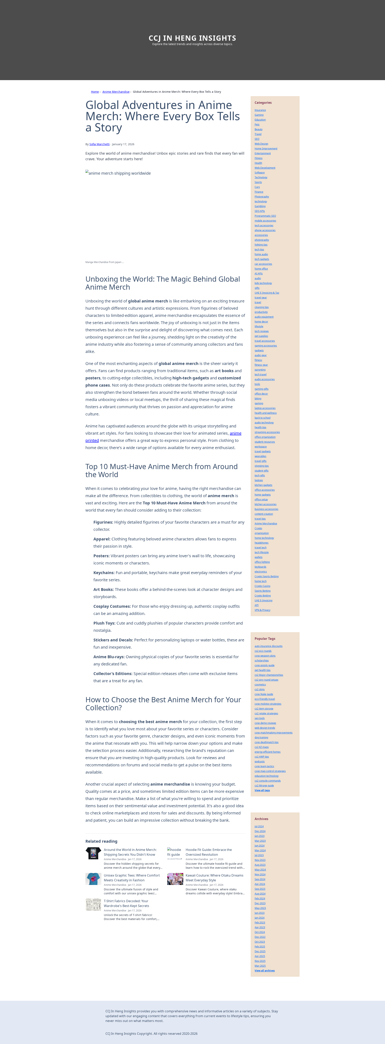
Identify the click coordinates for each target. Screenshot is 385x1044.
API (256, 605)
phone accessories (265, 230)
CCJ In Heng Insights (192, 38)
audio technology (264, 422)
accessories (261, 235)
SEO (257, 139)
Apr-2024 (260, 884)
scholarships (262, 660)
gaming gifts (261, 389)
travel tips (260, 518)
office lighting (262, 562)
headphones (261, 542)
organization (262, 533)
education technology (267, 776)
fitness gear (261, 365)
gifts (257, 288)
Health (258, 163)
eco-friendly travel (265, 699)
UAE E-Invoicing (263, 600)
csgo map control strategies (270, 771)
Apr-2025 (260, 956)
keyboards (260, 566)
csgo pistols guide (265, 665)
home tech (260, 581)
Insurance (260, 110)
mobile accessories (265, 220)
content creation (264, 514)
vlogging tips (262, 466)
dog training (261, 737)
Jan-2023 (259, 836)
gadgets (259, 350)
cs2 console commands (268, 780)
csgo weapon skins (265, 655)
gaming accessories (266, 345)
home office (261, 268)
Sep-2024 (260, 879)
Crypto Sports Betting (267, 576)
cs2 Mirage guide (264, 785)
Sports (258, 182)
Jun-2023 (259, 913)
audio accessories (265, 379)
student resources (265, 441)
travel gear (261, 297)
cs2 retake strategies (266, 713)
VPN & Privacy (262, 610)
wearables (260, 456)
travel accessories (265, 341)
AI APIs (259, 273)
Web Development (265, 167)
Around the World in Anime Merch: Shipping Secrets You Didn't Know (130, 852)
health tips (260, 427)
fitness (258, 360)
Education (260, 119)
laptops (259, 480)
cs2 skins (260, 689)
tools (257, 384)
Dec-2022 (260, 937)
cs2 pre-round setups (266, 679)
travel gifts (260, 461)
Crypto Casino (262, 586)
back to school (263, 417)
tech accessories (264, 225)
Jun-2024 (259, 845)
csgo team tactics (264, 766)
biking (258, 398)
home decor (261, 321)
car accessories (263, 264)
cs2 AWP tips (262, 756)
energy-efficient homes (268, 752)
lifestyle (259, 326)
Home (95, 92)
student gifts (261, 470)
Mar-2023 (260, 840)
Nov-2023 (260, 860)
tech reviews (262, 331)
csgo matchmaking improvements (274, 732)
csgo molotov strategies (268, 703)
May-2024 (260, 869)
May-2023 (260, 908)
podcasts (260, 761)
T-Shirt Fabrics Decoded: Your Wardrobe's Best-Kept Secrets (126, 903)
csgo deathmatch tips (267, 742)
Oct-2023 (260, 941)
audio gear (261, 355)
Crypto (258, 528)
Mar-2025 (260, 965)
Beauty (258, 129)
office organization (265, 437)
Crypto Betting (263, 595)
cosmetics (260, 684)
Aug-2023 (260, 865)
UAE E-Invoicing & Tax (267, 292)
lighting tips (261, 244)
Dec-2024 (260, 831)
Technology (261, 177)
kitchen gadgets (263, 485)
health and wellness (266, 413)
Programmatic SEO (265, 216)
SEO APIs (260, 211)
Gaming (259, 115)
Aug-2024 (260, 893)
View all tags (262, 790)
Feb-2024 (260, 898)
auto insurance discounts (269, 646)
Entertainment (263, 153)
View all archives (265, 970)
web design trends (265, 728)
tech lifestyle (262, 552)
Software (260, 172)
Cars (257, 187)
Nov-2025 (260, 961)
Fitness (258, 158)
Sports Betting (263, 591)
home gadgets (263, 494)
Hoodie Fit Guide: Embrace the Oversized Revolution (209, 852)
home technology (264, 538)
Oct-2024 (260, 932)
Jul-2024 (259, 826)
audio (258, 278)
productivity (261, 312)
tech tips (259, 249)
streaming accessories (267, 432)
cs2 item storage (264, 708)
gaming (259, 403)
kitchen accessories (266, 504)
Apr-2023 (260, 927)
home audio (261, 254)
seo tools (260, 718)
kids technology (263, 283)
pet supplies (261, 336)
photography (262, 240)
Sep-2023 (260, 889)
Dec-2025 (260, 951)
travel (258, 302)
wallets (258, 557)
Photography (262, 196)
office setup (261, 499)
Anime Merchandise (116, 92)
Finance (259, 191)
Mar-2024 (260, 850)
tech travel (260, 374)
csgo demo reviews (265, 723)
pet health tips (263, 670)
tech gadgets (262, 259)
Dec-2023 (260, 903)
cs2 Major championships (269, 675)
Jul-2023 (259, 855)
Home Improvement (266, 148)
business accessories (266, 509)
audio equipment (264, 316)
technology (261, 201)
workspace (261, 446)
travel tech (260, 547)
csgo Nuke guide (264, 694)
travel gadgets (263, 451)
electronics (261, 571)
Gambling (260, 206)
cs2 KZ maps (262, 747)
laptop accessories (265, 408)
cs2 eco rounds (263, 651)
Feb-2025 (260, 946)
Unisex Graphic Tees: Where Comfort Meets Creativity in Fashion (132, 877)
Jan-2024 (259, 917)
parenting (260, 369)
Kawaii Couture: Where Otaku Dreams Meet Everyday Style (214, 877)
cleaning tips (262, 307)
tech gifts (260, 475)
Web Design (261, 143)
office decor (261, 393)
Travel (258, 134)
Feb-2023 (260, 922)
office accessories (265, 490)
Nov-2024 (260, 874)
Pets (257, 124)
